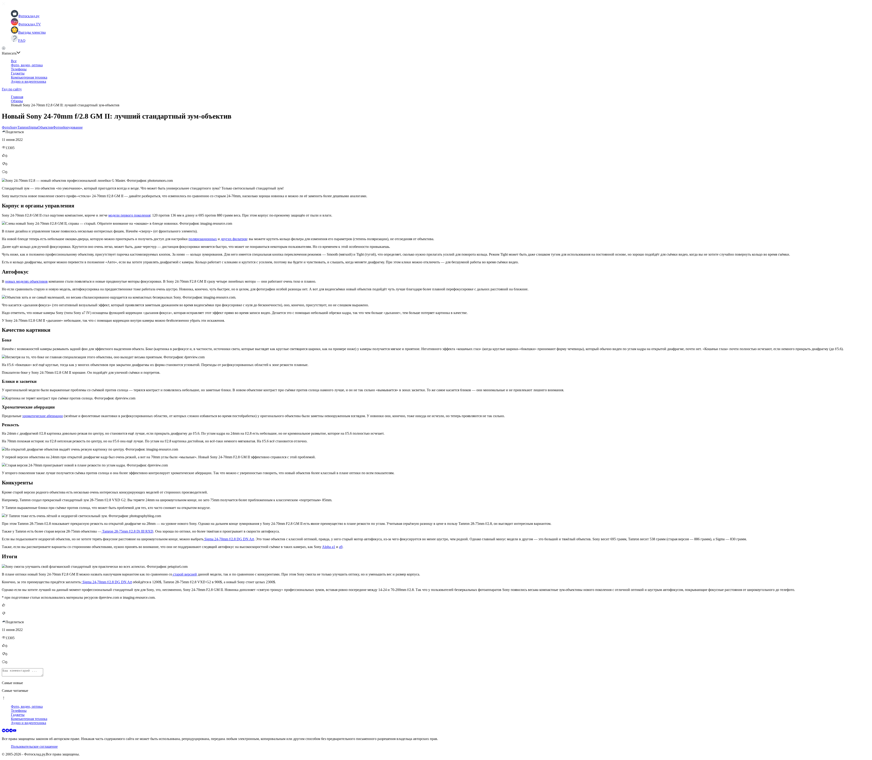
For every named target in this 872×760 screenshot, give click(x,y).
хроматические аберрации (42, 416)
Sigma (33, 127)
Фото (6, 127)
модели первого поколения (129, 215)
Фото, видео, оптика (27, 65)
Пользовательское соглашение (34, 746)
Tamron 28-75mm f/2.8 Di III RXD (127, 531)
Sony (13, 127)
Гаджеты (18, 73)
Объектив (45, 127)
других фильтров (234, 239)
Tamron (23, 127)
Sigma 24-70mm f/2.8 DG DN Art (228, 539)
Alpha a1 (328, 547)
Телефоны (19, 69)
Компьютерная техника (29, 77)
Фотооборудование (68, 127)
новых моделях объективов (26, 281)
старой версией (184, 574)
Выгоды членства (32, 32)
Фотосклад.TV (29, 24)
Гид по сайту (12, 89)
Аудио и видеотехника (28, 81)
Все (14, 61)
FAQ (21, 40)
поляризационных (202, 239)
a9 (340, 547)
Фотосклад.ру (29, 16)
